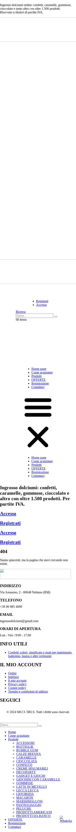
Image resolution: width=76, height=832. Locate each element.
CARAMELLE (26, 757)
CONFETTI (24, 765)
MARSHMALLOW (29, 801)
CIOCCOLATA (26, 761)
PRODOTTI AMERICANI (34, 812)
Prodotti (36, 376)
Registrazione (40, 383)
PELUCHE (23, 808)
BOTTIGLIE (24, 746)
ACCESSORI (25, 743)
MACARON (24, 797)
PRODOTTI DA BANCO (33, 816)
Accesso (8, 513)
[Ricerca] (55, 316)
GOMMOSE (24, 783)
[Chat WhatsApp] (66, 822)
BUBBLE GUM (27, 750)
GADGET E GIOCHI (30, 776)
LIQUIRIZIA (25, 794)
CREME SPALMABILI (32, 768)
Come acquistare (42, 372)
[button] (21, 311)
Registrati (10, 523)
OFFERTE (38, 379)
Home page (38, 369)
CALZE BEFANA (28, 754)
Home (12, 732)
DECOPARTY (26, 772)
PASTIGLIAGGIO (28, 805)
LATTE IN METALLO (31, 786)
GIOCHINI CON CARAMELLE (38, 779)
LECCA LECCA (27, 790)
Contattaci (37, 387)
